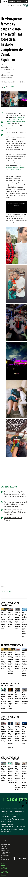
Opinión (3, 821)
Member (8, 809)
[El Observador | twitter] (17, 800)
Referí (3, 811)
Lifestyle (21, 819)
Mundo (13, 816)
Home (2, 809)
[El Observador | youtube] (26, 800)
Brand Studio (5, 816)
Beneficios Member (18, 809)
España (21, 829)
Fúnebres (10, 821)
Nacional (9, 811)
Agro (18, 814)
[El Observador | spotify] (26, 803)
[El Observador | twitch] (26, 806)
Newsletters (5, 829)
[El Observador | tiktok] (19, 803)
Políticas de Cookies (4, 864)
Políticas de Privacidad (4, 868)
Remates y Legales (7, 824)
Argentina (14, 829)
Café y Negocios (19, 811)
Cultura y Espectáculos (9, 819)
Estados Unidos (6, 831)
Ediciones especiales (7, 826)
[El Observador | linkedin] (23, 803)
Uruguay (4, 1)
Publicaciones (20, 826)
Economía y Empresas (8, 814)
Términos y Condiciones (4, 871)
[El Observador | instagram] (23, 800)
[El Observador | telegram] (23, 806)
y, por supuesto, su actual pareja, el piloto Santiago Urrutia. (15, 167)
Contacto (3, 875)
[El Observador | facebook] (20, 800)
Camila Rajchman (6, 591)
